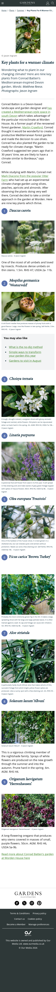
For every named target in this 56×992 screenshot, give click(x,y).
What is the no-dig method (26, 347)
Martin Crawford (32, 127)
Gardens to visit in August (25, 360)
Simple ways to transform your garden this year (25, 353)
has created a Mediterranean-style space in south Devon (26, 111)
